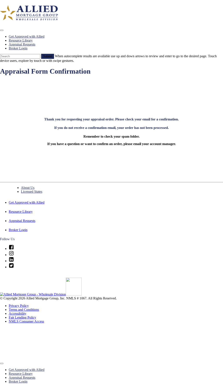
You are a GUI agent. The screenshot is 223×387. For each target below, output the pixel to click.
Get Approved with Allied (26, 36)
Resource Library (21, 40)
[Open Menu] (1, 30)
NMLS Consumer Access (26, 321)
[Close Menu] (1, 363)
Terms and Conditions (24, 309)
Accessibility (17, 313)
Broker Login (18, 48)
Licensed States (31, 191)
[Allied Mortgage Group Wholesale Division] (33, 294)
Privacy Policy (19, 306)
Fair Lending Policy (22, 317)
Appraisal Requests (22, 44)
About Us (27, 187)
